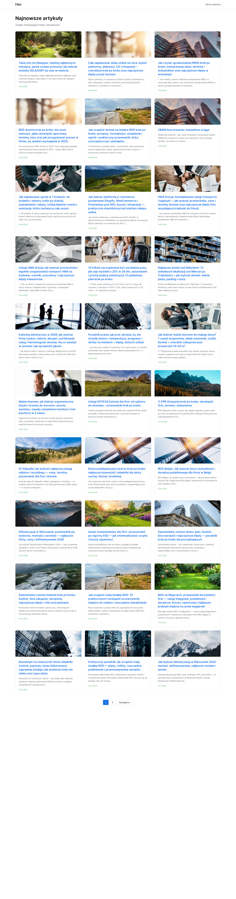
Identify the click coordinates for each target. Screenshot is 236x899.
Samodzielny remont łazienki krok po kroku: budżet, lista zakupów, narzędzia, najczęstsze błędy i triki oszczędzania (47, 598)
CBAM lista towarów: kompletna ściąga (183, 129)
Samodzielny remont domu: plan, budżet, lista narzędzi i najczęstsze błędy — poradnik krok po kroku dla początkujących (187, 535)
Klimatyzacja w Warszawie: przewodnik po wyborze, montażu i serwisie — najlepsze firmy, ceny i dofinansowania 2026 (47, 535)
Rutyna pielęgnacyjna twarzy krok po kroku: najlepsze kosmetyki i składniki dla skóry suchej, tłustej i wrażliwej (117, 472)
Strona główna (213, 4)
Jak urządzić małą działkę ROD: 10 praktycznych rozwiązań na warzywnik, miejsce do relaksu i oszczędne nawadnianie (117, 598)
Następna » (125, 702)
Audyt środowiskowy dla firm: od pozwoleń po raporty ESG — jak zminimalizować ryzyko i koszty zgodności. (118, 535)
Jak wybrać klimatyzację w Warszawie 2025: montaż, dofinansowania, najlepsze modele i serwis (187, 665)
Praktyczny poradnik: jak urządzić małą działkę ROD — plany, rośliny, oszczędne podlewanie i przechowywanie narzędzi (114, 665)
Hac (18, 4)
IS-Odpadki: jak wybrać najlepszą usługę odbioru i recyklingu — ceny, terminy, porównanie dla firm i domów (45, 472)
